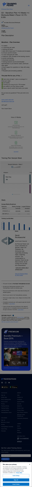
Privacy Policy (19, 472)
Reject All (16, 480)
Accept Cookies (16, 484)
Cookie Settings (16, 475)
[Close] (29, 464)
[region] (16, 474)
